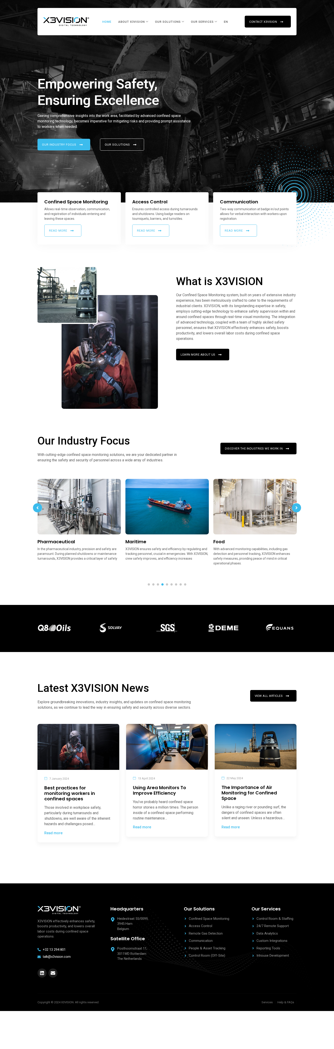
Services (267, 1002)
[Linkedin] (42, 973)
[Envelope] (52, 973)
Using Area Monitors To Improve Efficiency (159, 790)
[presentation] (149, 584)
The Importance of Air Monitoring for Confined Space (249, 792)
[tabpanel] (79, 522)
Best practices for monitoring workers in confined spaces (69, 793)
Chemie (222, 541)
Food (131, 541)
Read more (53, 833)
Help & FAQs (285, 1002)
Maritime (47, 541)
